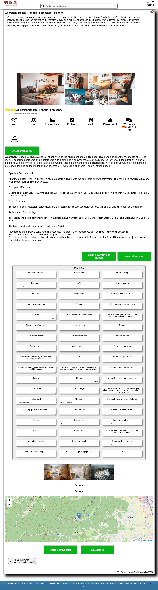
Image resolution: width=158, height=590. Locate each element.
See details (97, 550)
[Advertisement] (79, 50)
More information (134, 256)
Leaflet (134, 540)
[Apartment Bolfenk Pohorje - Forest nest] (40, 89)
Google (47, 583)
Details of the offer (60, 550)
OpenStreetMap (146, 540)
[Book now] (152, 12)
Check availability (22, 151)
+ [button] (9, 500)
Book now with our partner (99, 256)
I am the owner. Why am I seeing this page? (22, 561)
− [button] (9, 505)
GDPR (149, 583)
